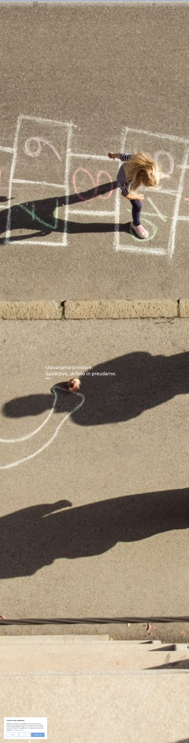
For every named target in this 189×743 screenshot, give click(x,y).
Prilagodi (12, 735)
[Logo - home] (40, 4)
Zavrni (25, 735)
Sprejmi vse (37, 735)
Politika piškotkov (18, 730)
